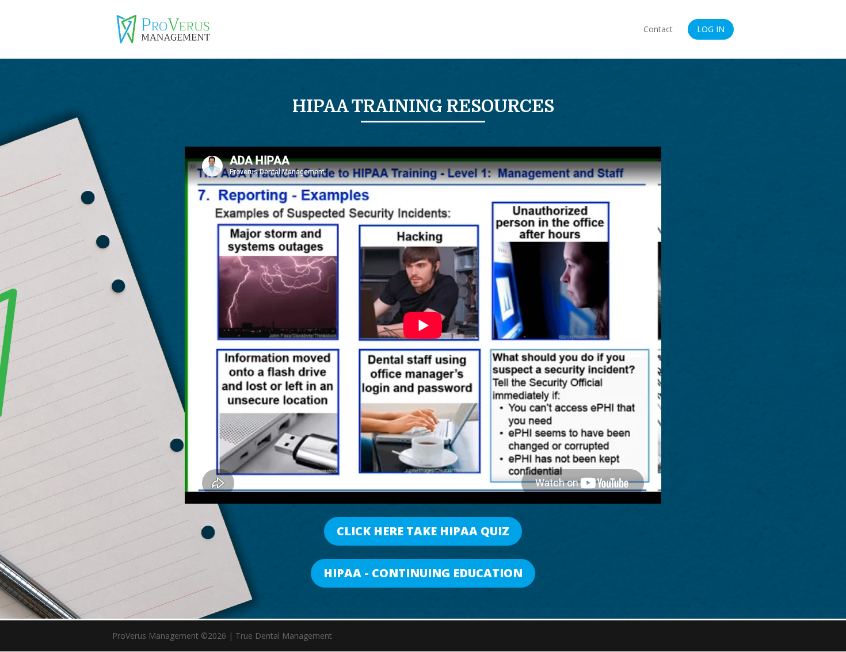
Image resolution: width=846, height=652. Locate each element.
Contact (658, 29)
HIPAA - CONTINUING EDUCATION (423, 573)
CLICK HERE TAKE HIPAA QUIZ (423, 531)
